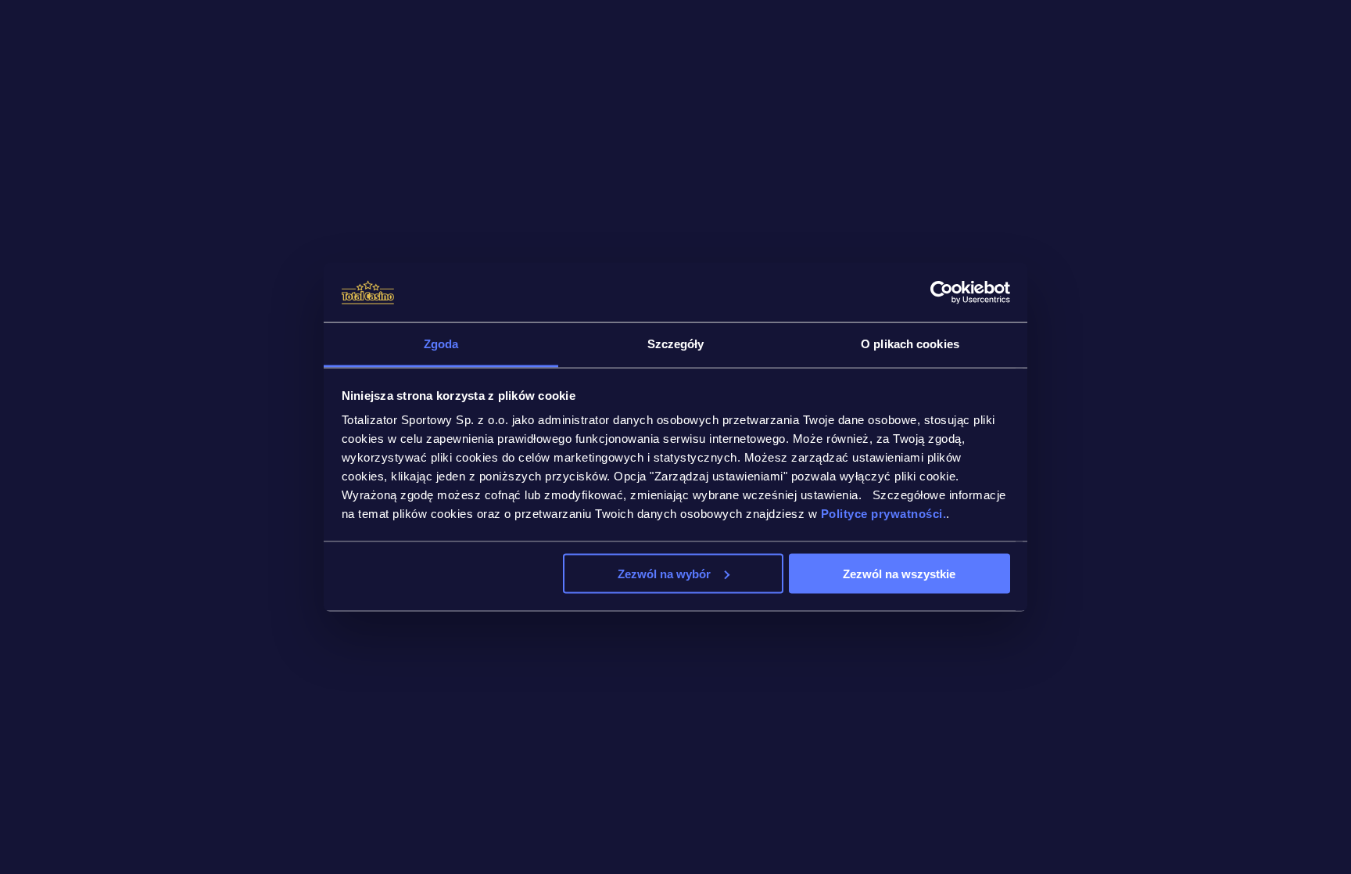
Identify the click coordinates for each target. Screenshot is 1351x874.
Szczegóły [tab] (675, 344)
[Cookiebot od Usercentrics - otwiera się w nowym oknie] (941, 292)
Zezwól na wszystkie (899, 573)
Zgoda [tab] (441, 344)
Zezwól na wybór (664, 573)
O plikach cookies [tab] (910, 344)
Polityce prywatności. (884, 513)
